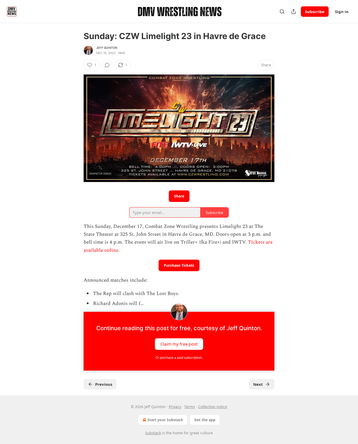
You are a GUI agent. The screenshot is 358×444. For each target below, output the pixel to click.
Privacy (175, 406)
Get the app (204, 419)
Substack (153, 432)
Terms (189, 406)
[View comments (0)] (107, 65)
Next (258, 384)
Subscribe (314, 11)
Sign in (342, 11)
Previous (103, 384)
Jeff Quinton (106, 48)
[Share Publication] (293, 11)
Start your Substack (165, 419)
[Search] (282, 11)
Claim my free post (179, 344)
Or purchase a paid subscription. (179, 357)
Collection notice (212, 406)
